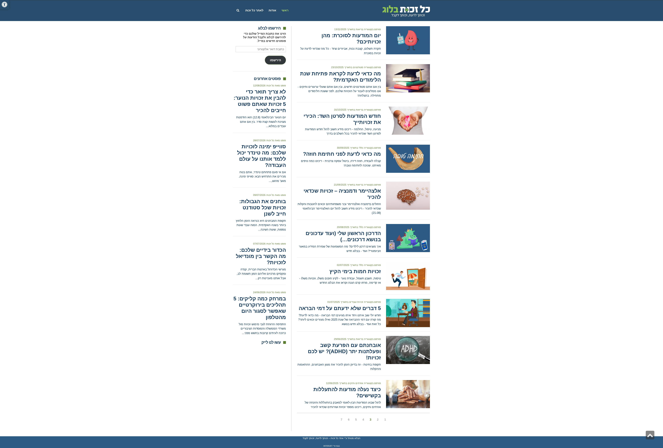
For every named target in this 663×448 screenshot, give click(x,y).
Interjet (328, 446)
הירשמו (275, 60)
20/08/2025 (343, 227)
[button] (4, 4)
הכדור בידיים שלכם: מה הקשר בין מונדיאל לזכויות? (261, 256)
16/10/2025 (340, 109)
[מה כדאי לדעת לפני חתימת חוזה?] (408, 159)
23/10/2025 (337, 67)
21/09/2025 (340, 184)
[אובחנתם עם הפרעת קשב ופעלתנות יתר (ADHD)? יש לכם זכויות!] (408, 350)
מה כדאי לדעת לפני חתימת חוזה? (342, 154)
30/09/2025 (343, 147)
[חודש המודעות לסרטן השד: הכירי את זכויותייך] (408, 121)
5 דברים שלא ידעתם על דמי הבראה (340, 308)
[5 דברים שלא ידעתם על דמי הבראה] (408, 313)
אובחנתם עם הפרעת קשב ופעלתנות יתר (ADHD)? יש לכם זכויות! (344, 351)
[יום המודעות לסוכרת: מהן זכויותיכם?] (408, 40)
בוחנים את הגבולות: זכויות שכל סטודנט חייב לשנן (262, 207)
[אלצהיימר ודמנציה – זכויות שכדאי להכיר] (408, 196)
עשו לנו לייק (271, 342)
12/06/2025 (332, 383)
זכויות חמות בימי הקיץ (355, 271)
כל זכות (270, 85)
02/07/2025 (343, 265)
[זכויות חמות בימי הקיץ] (408, 276)
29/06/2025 (340, 339)
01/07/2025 (333, 302)
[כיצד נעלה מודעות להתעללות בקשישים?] (408, 394)
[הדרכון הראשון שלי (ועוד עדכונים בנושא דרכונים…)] (408, 238)
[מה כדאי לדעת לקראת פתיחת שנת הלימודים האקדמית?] (408, 78)
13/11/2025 (340, 29)
